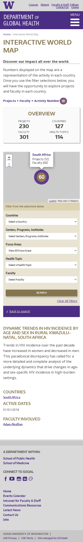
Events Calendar (14, 496)
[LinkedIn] (24, 478)
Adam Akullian (13, 424)
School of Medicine (16, 463)
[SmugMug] (31, 479)
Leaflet (52, 200)
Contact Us (62, 7)
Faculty (11, 273)
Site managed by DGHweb (52, 538)
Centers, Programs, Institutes (24, 229)
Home (7, 34)
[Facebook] (5, 478)
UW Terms (27, 538)
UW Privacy (10, 538)
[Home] (21, 20)
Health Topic (14, 258)
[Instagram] (18, 478)
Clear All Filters (67, 301)
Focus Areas (13, 244)
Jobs (6, 519)
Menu (75, 14)
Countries (12, 215)
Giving (75, 7)
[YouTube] (12, 478)
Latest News (12, 510)
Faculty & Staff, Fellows (65, 5)
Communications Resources (22, 505)
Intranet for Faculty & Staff (22, 500)
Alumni (45, 5)
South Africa (11, 397)
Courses (33, 5)
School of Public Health (19, 458)
